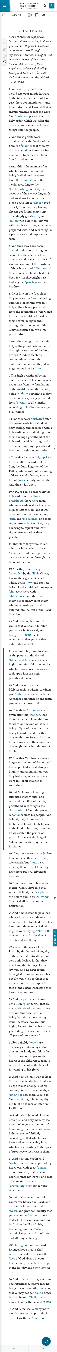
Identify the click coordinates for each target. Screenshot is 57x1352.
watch (14, 1211)
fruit (28, 635)
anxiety (42, 1168)
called (22, 176)
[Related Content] (44, 14)
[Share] (4, 61)
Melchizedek (18, 660)
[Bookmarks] (37, 14)
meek (38, 1229)
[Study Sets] (30, 14)
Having (18, 1245)
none (34, 863)
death (47, 1302)
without (23, 394)
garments (44, 553)
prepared (39, 176)
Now (41, 931)
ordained (22, 116)
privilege (32, 282)
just (19, 1120)
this (35, 1318)
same (35, 298)
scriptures (42, 892)
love (12, 1259)
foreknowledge (19, 189)
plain (27, 1004)
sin (12, 592)
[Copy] (4, 56)
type (22, 728)
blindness (41, 268)
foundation (29, 180)
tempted (33, 1215)
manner (27, 146)
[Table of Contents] (3, 14)
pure (29, 583)
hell (33, 1297)
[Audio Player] (46, 1341)
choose (38, 203)
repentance (30, 519)
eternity (22, 403)
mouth (31, 951)
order (37, 141)
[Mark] (4, 49)
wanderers (25, 1017)
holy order (17, 810)
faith (36, 216)
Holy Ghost (40, 574)
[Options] (51, 14)
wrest (45, 897)
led (16, 1224)
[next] (42, 1348)
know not (16, 1095)
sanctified (16, 553)
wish (13, 1163)
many (38, 853)
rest (38, 369)
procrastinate (18, 1186)
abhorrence (17, 596)
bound (39, 1293)
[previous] (14, 1348)
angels (34, 1043)
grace (22, 480)
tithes (19, 694)
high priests (43, 457)
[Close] (4, 43)
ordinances (35, 710)
